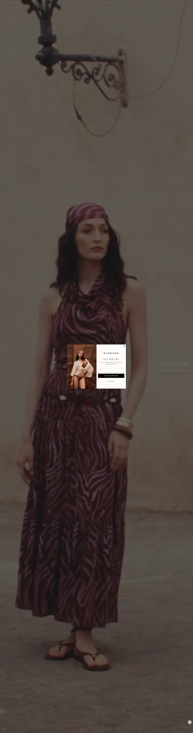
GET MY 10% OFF (111, 375)
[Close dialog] (124, 346)
